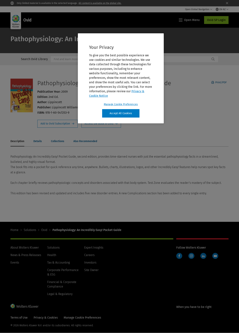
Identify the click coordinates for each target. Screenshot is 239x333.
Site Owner (91, 270)
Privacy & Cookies (46, 317)
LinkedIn (203, 256)
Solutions (30, 230)
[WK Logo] (24, 306)
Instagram (191, 256)
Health (51, 255)
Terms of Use (19, 317)
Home (14, 230)
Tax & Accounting (58, 262)
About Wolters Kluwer (24, 247)
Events (14, 262)
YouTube (215, 256)
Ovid (44, 230)
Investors (90, 262)
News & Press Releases (25, 255)
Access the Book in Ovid (101, 123)
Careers (89, 255)
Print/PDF (221, 82)
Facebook (179, 256)
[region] (121, 78)
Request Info (57, 123)
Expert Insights (93, 247)
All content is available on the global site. (100, 3)
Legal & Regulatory (59, 294)
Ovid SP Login (216, 20)
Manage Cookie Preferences (121, 104)
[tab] (17, 141)
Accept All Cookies (121, 113)
